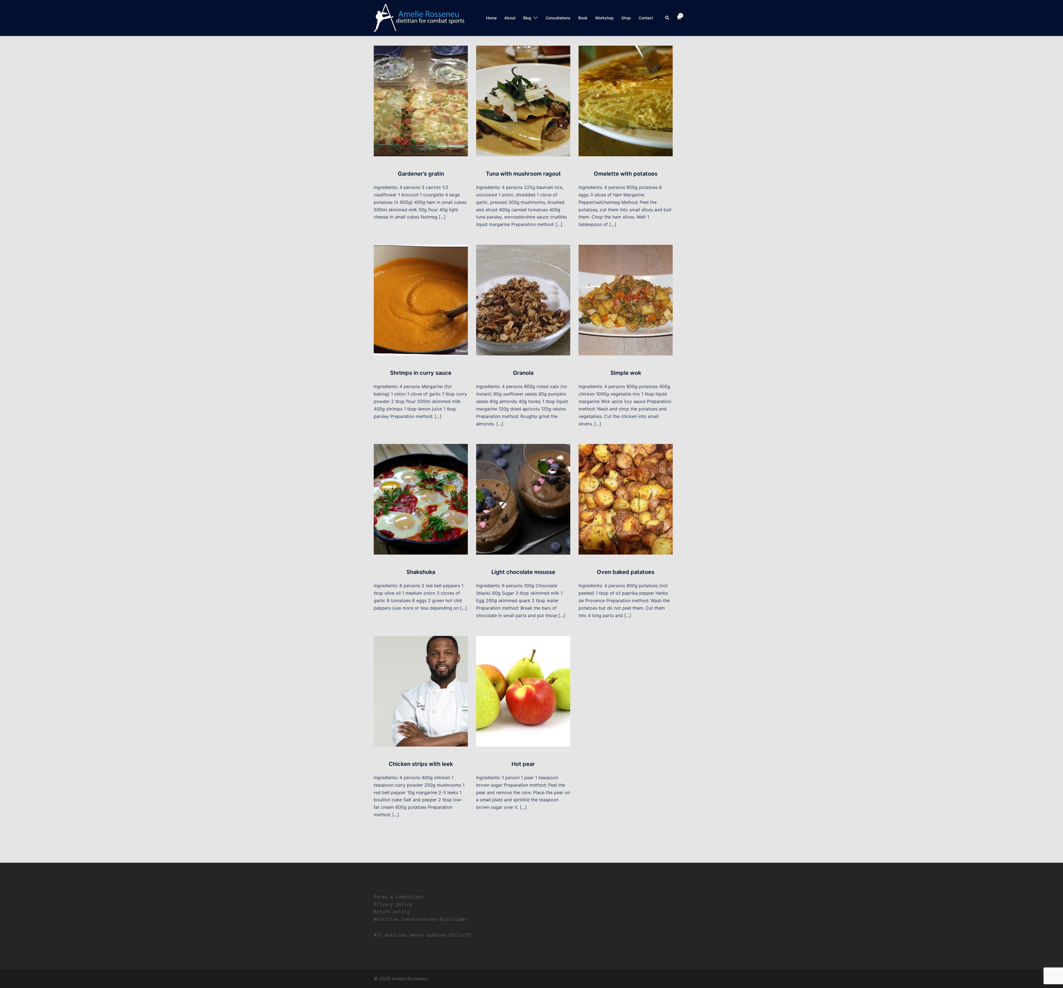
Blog (527, 17)
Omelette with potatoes (625, 173)
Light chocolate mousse (523, 572)
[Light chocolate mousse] (523, 499)
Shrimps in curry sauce (420, 373)
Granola (523, 373)
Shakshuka (420, 572)
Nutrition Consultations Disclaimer (421, 919)
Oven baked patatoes (625, 572)
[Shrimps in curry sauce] (421, 300)
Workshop (604, 17)
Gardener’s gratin (421, 173)
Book (582, 17)
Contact (646, 17)
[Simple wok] (626, 300)
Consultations (558, 17)
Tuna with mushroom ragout (523, 173)
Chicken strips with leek (421, 764)
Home (491, 17)
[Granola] (523, 300)
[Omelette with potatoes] (626, 100)
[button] (667, 18)
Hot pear (523, 764)
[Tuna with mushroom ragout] (523, 100)
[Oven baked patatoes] (626, 499)
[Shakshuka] (421, 499)
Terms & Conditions (399, 896)
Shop (626, 17)
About (509, 17)
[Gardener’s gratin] (421, 100)
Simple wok (625, 373)
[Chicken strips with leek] (421, 690)
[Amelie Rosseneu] (419, 17)
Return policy (392, 911)
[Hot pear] (523, 690)
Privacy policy (393, 904)
